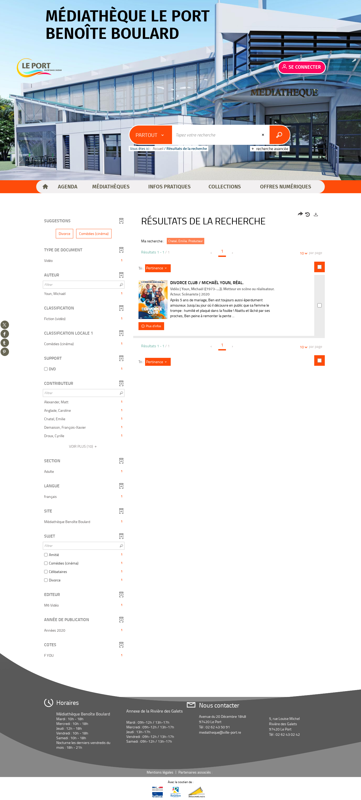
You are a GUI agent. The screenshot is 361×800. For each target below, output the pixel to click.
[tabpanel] (180, 435)
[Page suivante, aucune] (233, 253)
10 (302, 253)
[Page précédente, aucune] (211, 253)
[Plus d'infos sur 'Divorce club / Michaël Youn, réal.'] (153, 299)
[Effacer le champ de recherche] (263, 135)
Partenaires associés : (195, 772)
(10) (81, 446)
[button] (68, 187)
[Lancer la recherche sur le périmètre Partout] (280, 135)
